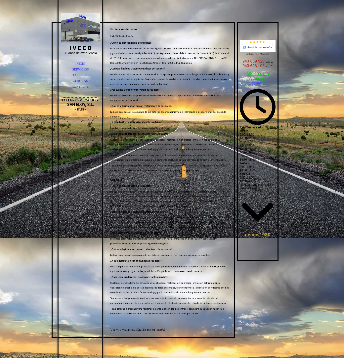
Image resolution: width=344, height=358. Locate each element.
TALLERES (80, 75)
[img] (80, 28)
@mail (258, 83)
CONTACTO (80, 86)
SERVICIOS (80, 69)
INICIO (80, 63)
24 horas (80, 81)
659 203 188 (258, 74)
